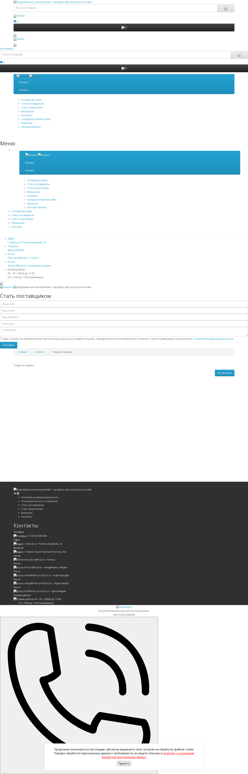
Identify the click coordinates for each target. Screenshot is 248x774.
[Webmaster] (124, 607)
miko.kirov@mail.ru (34, 559)
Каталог (24, 82)
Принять (124, 763)
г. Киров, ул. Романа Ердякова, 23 (43, 543)
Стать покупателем (32, 107)
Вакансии (27, 123)
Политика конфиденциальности (40, 497)
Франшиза (18, 223)
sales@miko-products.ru (37, 575)
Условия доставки (31, 99)
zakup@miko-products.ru (38, 583)
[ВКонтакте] (15, 493)
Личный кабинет (31, 127)
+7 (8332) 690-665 (37, 535)
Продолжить (224, 373)
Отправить (9, 345)
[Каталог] (37, 155)
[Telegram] (18, 493)
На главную (6, 48)
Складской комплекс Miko (36, 119)
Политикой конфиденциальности (213, 338)
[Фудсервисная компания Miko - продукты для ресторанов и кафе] (15, 35)
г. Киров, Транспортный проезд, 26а (45, 551)
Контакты (26, 115)
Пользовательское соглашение (39, 501)
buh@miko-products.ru (37, 591)
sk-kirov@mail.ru (33, 567)
